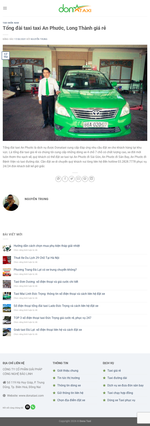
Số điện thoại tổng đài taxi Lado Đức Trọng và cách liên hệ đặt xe (56, 306)
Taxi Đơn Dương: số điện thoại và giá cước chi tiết (46, 281)
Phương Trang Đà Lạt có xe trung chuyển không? (45, 269)
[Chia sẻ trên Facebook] (65, 179)
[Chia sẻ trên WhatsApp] (58, 179)
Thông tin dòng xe (69, 385)
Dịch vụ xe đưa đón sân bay (125, 385)
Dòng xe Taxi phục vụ (121, 400)
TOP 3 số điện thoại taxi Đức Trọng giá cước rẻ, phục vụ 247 (52, 318)
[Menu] (5, 8)
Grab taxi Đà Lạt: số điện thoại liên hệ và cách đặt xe (48, 329)
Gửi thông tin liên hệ (70, 393)
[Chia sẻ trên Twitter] (72, 179)
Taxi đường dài (117, 378)
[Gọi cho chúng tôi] (33, 407)
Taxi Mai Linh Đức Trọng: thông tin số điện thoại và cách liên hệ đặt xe (59, 293)
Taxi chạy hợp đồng (120, 393)
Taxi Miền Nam (11, 23)
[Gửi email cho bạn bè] (78, 179)
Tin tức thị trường (68, 378)
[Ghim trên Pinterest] (85, 179)
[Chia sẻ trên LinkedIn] (92, 179)
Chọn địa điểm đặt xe (71, 400)
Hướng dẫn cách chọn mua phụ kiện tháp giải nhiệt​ (47, 245)
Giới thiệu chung (67, 370)
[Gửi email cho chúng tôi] (27, 407)
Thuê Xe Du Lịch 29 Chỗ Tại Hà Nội (36, 258)
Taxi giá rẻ (114, 370)
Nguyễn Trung (39, 39)
